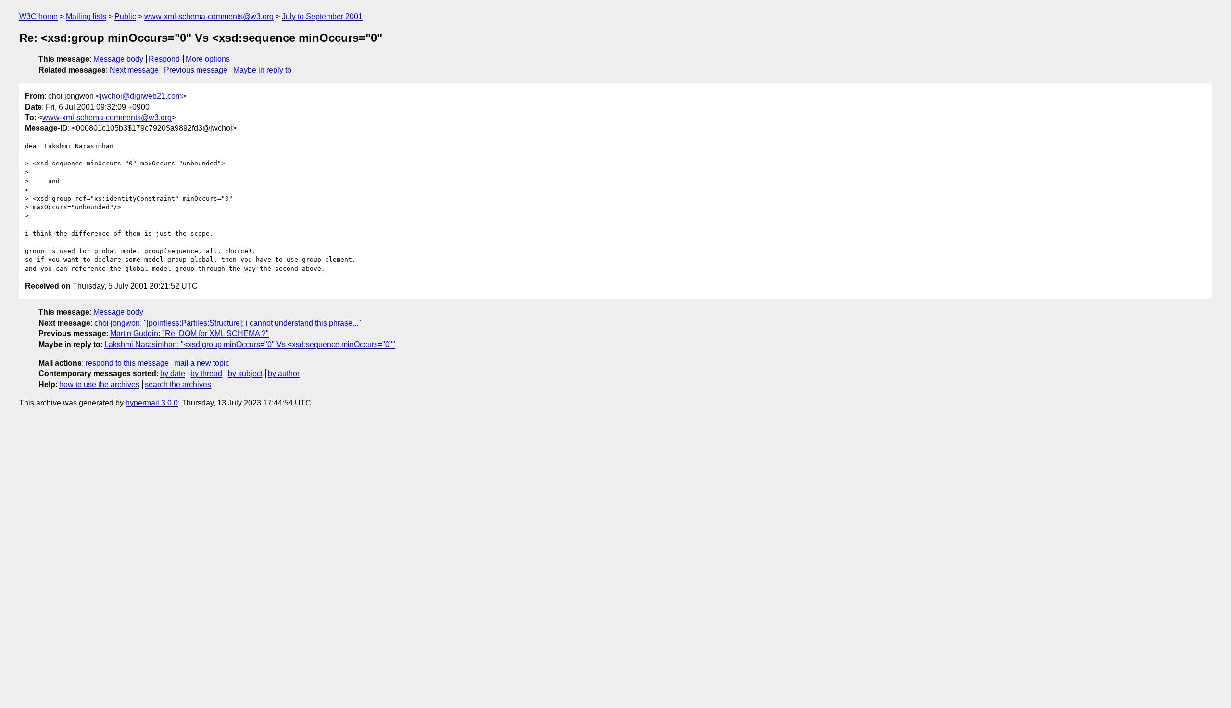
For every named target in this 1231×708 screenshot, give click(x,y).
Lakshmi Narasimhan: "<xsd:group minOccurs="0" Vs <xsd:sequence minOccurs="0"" (249, 345)
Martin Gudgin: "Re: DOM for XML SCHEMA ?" (189, 333)
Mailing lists (86, 17)
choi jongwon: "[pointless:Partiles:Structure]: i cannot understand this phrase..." (227, 323)
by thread (206, 373)
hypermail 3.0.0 (152, 403)
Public (125, 17)
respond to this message (127, 363)
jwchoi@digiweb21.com (141, 96)
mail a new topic (201, 363)
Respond (164, 59)
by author (284, 373)
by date (172, 373)
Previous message (195, 70)
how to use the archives (99, 384)
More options (208, 59)
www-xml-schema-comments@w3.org (209, 17)
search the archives (178, 384)
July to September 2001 (322, 17)
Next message (134, 70)
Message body (118, 59)
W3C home (38, 17)
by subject (245, 373)
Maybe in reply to (262, 70)
